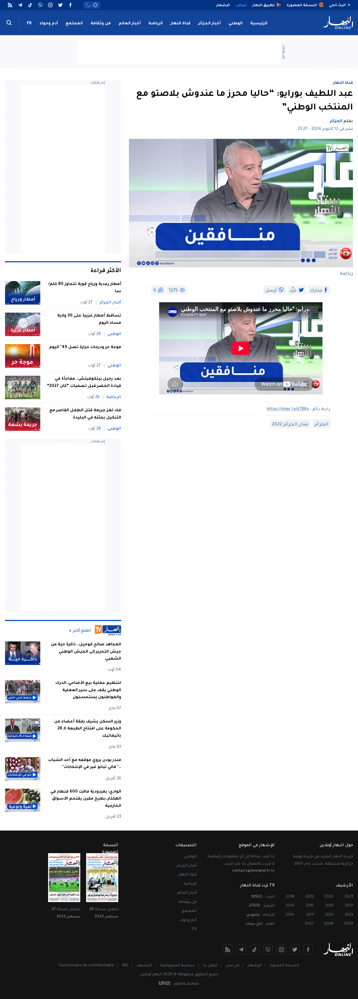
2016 (329, 906)
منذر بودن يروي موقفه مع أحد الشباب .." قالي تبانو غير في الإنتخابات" (84, 764)
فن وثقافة (101, 24)
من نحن (232, 966)
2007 (309, 924)
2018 (290, 897)
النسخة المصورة (284, 966)
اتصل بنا (210, 966)
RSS (125, 966)
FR (29, 24)
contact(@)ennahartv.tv (253, 871)
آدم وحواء (48, 24)
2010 (290, 915)
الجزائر (336, 121)
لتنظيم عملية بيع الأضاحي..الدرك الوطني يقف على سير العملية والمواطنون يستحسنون (88, 690)
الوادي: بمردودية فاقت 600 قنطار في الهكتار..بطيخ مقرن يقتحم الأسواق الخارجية (85, 799)
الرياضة (156, 24)
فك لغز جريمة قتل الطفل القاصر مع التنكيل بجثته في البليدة (85, 414)
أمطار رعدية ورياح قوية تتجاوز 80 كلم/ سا (84, 288)
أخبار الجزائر (209, 24)
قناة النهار (180, 24)
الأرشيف (144, 966)
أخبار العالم (130, 24)
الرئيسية (258, 24)
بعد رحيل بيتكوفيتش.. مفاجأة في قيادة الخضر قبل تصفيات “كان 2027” (84, 383)
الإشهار (255, 966)
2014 (290, 906)
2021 (349, 897)
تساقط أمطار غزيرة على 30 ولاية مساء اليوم (89, 319)
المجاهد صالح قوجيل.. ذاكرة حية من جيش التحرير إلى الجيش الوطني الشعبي (86, 652)
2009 (348, 924)
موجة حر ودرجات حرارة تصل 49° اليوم (85, 347)
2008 (328, 924)
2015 (310, 906)
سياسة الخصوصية (177, 966)
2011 (310, 915)
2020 (328, 897)
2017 (349, 906)
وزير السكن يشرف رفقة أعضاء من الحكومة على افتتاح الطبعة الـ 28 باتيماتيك (87, 729)
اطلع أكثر (82, 631)
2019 (309, 897)
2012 (329, 915)
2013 (349, 915)
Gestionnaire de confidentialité (86, 966)
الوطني (235, 24)
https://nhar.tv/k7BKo (288, 409)
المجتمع (74, 24)
